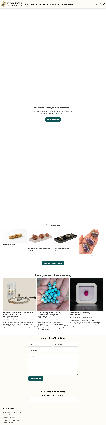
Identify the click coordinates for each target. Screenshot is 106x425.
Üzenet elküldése (35, 378)
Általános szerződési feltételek (12, 412)
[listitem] (71, 4)
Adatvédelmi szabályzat (10, 415)
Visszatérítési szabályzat (11, 420)
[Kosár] (104, 4)
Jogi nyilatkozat (8, 422)
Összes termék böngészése (53, 263)
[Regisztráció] (75, 400)
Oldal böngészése (53, 119)
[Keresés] (97, 4)
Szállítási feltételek (9, 417)
